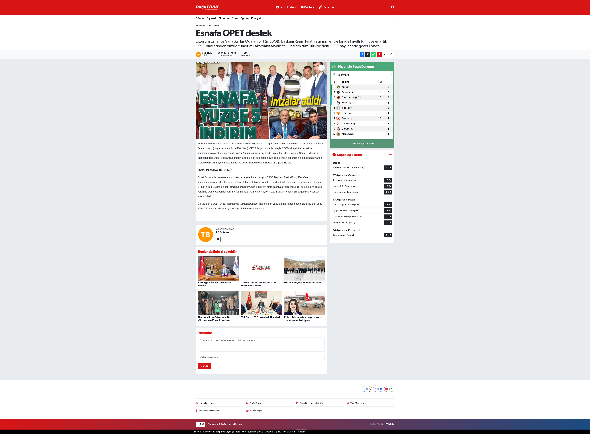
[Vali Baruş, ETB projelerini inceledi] (261, 303)
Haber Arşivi (256, 411)
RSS (202, 424)
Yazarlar (328, 7)
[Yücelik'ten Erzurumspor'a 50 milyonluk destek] (261, 268)
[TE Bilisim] (205, 234)
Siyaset (211, 18)
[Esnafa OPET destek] (261, 100)
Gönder (204, 366)
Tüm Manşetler (357, 403)
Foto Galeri (287, 7)
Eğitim (245, 18)
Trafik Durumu (256, 403)
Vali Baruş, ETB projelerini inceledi (260, 317)
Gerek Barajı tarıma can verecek (302, 282)
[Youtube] (386, 389)
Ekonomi (224, 18)
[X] (369, 389)
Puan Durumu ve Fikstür (311, 403)
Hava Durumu (206, 403)
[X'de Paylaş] (367, 54)
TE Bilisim (222, 232)
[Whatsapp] (391, 389)
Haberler (200, 26)
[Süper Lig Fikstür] (390, 155)
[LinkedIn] (380, 389)
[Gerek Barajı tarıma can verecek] (304, 268)
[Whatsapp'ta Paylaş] (373, 54)
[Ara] (392, 7)
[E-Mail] (218, 239)
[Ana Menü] (392, 18)
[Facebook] (364, 389)
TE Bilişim (389, 424)
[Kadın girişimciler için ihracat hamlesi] (218, 268)
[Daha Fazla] (379, 54)
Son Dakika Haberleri (209, 411)
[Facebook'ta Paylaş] (362, 54)
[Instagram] (375, 389)
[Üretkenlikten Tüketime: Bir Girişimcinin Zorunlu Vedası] (218, 303)
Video (309, 7)
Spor (235, 18)
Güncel (200, 18)
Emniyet (256, 18)
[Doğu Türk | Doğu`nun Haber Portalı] (207, 7)
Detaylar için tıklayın (362, 143)
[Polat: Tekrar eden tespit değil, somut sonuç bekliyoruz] (304, 303)
